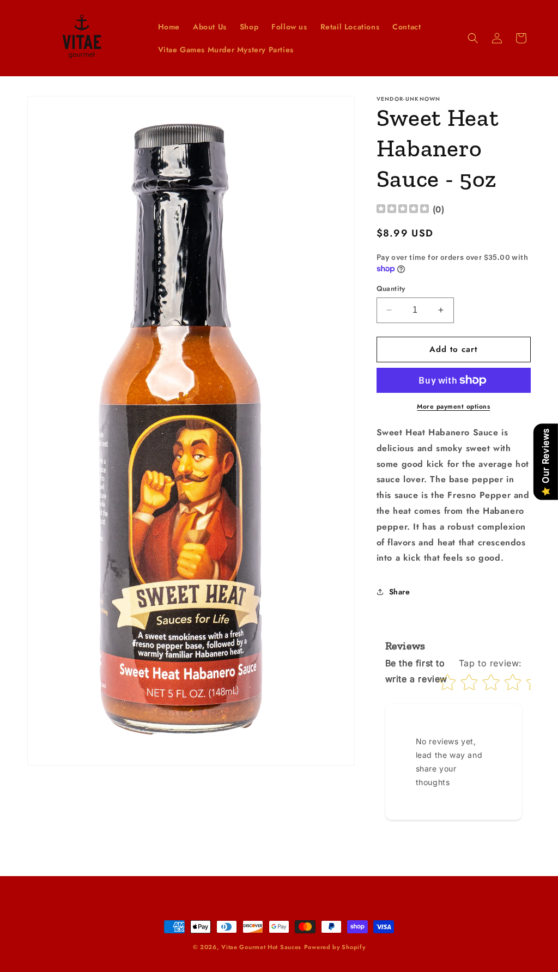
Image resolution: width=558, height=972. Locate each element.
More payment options (453, 406)
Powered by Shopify (335, 947)
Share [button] (399, 591)
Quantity (391, 288)
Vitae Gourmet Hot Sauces (261, 947)
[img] (403, 210)
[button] (473, 38)
